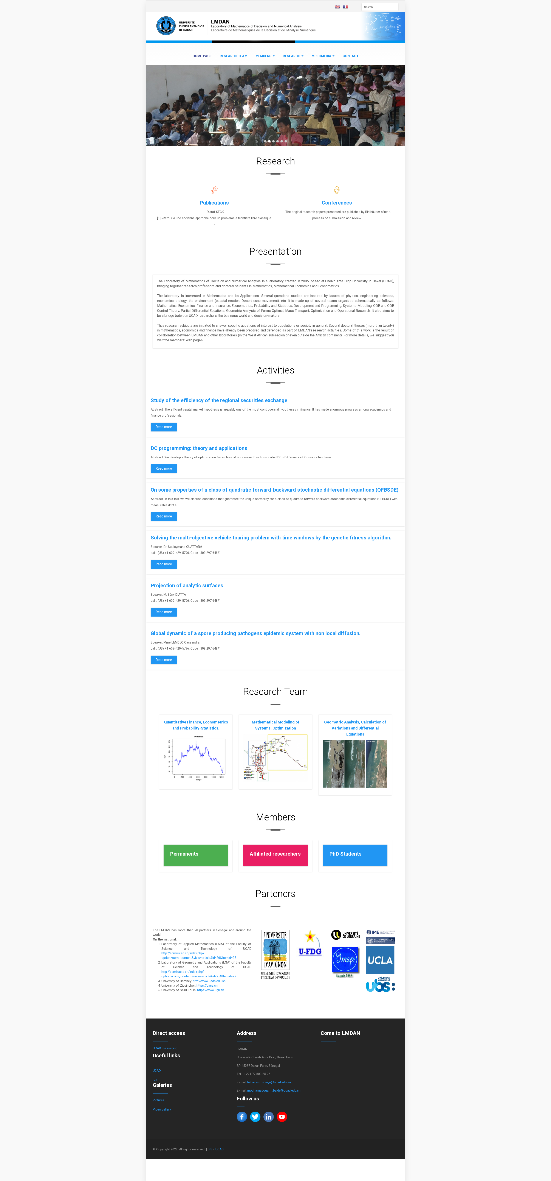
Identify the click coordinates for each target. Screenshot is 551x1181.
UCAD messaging (165, 1048)
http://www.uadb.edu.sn (209, 981)
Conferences (337, 203)
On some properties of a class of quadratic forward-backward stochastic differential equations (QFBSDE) (275, 490)
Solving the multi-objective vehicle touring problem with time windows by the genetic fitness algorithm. (271, 538)
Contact (351, 56)
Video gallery (162, 1109)
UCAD (157, 1070)
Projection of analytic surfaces (187, 586)
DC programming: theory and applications (199, 448)
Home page (202, 56)
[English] (338, 7)
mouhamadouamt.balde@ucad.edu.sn (273, 1090)
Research (291, 56)
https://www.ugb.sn (210, 990)
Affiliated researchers (275, 854)
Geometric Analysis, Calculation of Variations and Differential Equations (355, 728)
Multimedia (321, 56)
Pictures (158, 1100)
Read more (164, 427)
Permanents (184, 854)
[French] (346, 7)
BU (155, 1080)
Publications (214, 203)
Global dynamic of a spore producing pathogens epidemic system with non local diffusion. (256, 633)
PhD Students (345, 854)
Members (263, 56)
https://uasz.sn (207, 985)
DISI (210, 1149)
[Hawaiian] (354, 7)
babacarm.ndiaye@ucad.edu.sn (269, 1082)
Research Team (233, 56)
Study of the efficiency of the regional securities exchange (219, 400)
